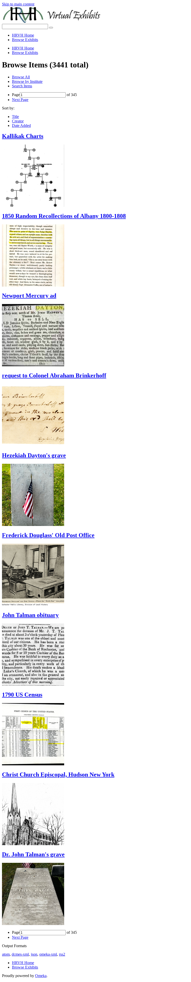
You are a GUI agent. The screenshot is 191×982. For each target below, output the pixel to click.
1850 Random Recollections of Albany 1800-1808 (64, 216)
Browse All (21, 77)
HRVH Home (23, 35)
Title (15, 116)
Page (16, 95)
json (34, 954)
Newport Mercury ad (29, 295)
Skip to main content (18, 4)
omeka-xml (48, 954)
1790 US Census (22, 694)
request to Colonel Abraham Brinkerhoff (54, 375)
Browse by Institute (27, 81)
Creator (18, 121)
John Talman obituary (30, 615)
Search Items (22, 86)
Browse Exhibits (25, 40)
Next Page (20, 100)
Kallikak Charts (22, 136)
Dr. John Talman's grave (33, 854)
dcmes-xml (20, 954)
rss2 (62, 954)
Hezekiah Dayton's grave (34, 455)
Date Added (21, 125)
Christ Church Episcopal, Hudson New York (58, 774)
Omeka (41, 976)
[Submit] (51, 27)
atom (6, 954)
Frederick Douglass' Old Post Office (48, 535)
